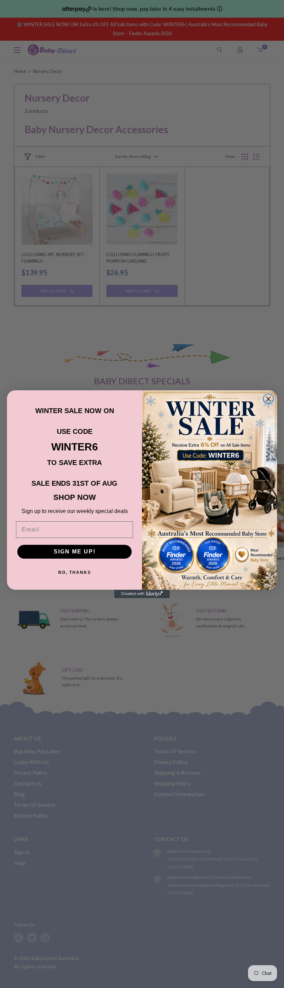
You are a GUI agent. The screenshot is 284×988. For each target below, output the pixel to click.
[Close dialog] (268, 399)
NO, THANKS (74, 572)
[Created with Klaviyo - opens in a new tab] (142, 594)
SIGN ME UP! (75, 551)
